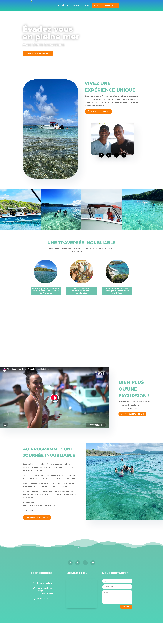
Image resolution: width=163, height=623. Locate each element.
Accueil (60, 5)
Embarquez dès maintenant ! (38, 53)
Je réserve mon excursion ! (37, 518)
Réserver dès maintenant (132, 414)
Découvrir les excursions (98, 111)
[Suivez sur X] (108, 155)
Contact (86, 5)
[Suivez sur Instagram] (123, 155)
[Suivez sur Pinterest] (116, 155)
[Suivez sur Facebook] (101, 155)
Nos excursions (73, 5)
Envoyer (126, 607)
